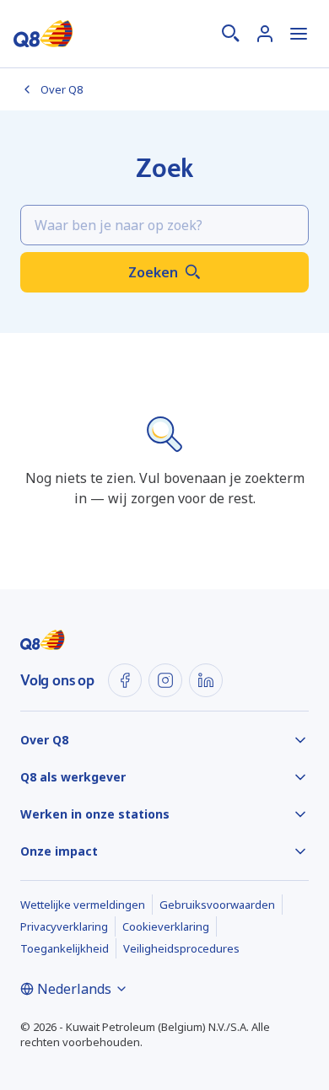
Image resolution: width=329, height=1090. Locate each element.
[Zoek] (231, 34)
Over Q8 (61, 89)
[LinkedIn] (206, 680)
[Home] (43, 33)
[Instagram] (165, 680)
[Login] (265, 34)
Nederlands (74, 989)
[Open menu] (299, 34)
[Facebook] (125, 680)
